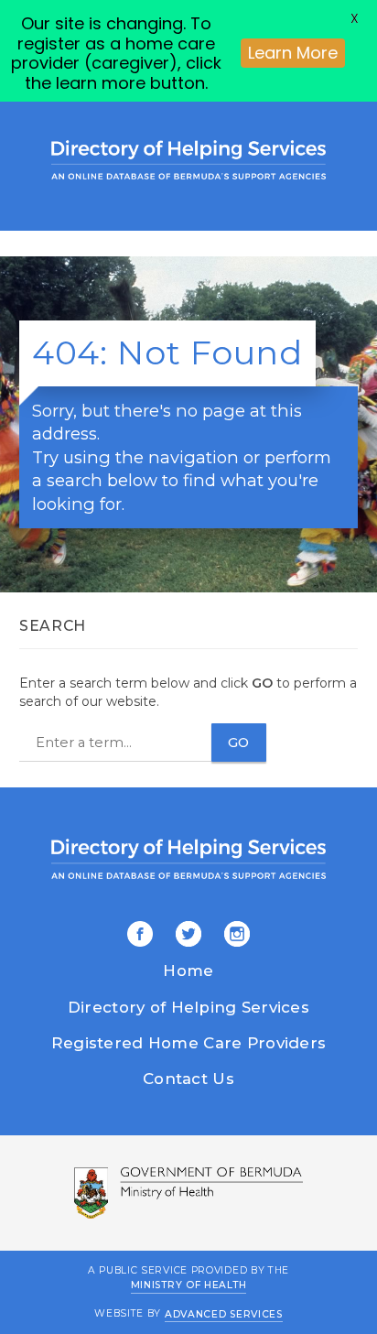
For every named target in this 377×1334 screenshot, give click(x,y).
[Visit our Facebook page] (140, 935)
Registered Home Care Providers (188, 1043)
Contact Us (188, 1078)
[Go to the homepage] (188, 159)
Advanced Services (224, 1313)
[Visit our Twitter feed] (185, 935)
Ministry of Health (189, 1285)
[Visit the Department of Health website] (188, 1193)
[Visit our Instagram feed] (233, 935)
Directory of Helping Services (188, 1007)
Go (239, 742)
